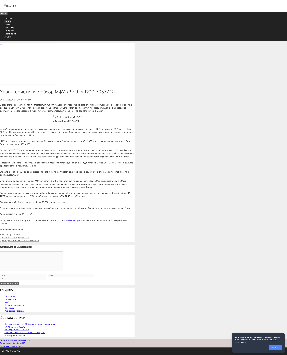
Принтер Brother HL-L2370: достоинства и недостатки (29, 324)
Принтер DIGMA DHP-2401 (16, 330)
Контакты (9, 31)
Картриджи (9, 296)
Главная (8, 18)
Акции (7, 37)
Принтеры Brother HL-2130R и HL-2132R (19, 240)
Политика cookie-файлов (11, 346)
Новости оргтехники (10, 234)
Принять (275, 347)
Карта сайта (10, 34)
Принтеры (9, 308)
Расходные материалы (15, 311)
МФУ (6, 302)
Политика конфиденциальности (15, 340)
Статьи (7, 21)
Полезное (9, 27)
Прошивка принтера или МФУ (14, 237)
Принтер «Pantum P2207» (16, 335)
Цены (7, 24)
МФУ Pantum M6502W (14, 327)
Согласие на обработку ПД (12, 343)
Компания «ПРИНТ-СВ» (11, 229)
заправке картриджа (73, 220)
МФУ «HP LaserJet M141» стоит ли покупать (24, 333)
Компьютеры (10, 299)
